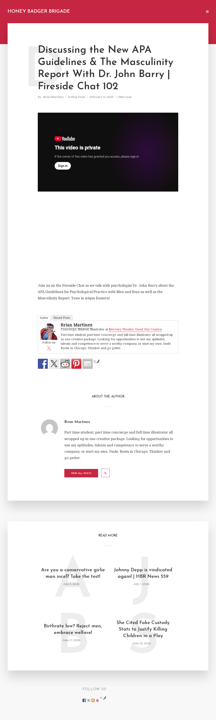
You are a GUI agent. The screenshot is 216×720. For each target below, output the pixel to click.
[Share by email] (87, 364)
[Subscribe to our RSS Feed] (93, 700)
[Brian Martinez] (48, 332)
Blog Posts (78, 97)
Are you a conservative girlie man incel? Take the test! (73, 573)
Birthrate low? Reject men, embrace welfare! (73, 629)
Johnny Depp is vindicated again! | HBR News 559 (143, 573)
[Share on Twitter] (54, 364)
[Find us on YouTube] (97, 700)
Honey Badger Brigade (39, 11)
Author (44, 317)
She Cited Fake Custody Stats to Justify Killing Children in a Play (143, 629)
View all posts (81, 473)
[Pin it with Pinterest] (76, 364)
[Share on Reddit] (65, 364)
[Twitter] (48, 347)
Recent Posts (62, 317)
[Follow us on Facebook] (84, 700)
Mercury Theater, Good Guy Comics (135, 329)
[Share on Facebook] (43, 364)
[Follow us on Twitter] (88, 700)
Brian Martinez (53, 97)
